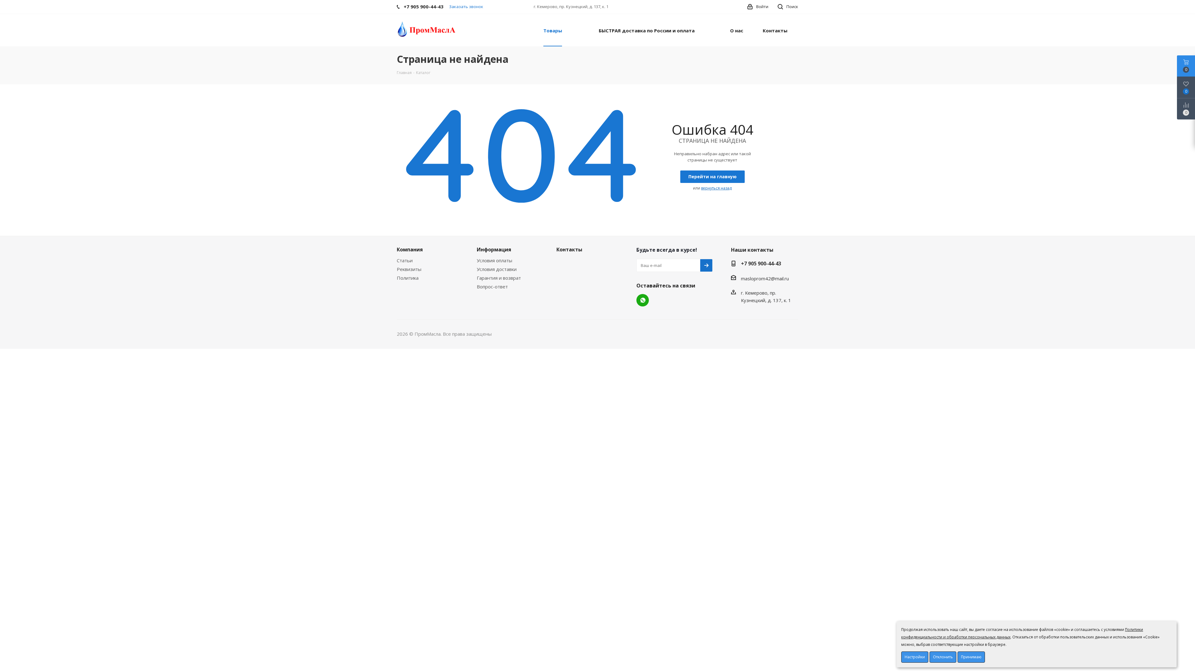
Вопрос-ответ (492, 286)
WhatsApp (642, 300)
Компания (410, 249)
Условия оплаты (494, 260)
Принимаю (971, 657)
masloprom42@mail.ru (765, 278)
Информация (494, 249)
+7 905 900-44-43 (761, 263)
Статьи (405, 260)
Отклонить (943, 657)
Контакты (569, 249)
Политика (408, 278)
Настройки (915, 657)
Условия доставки (497, 269)
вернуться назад (716, 188)
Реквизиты (409, 269)
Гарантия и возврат (499, 278)
